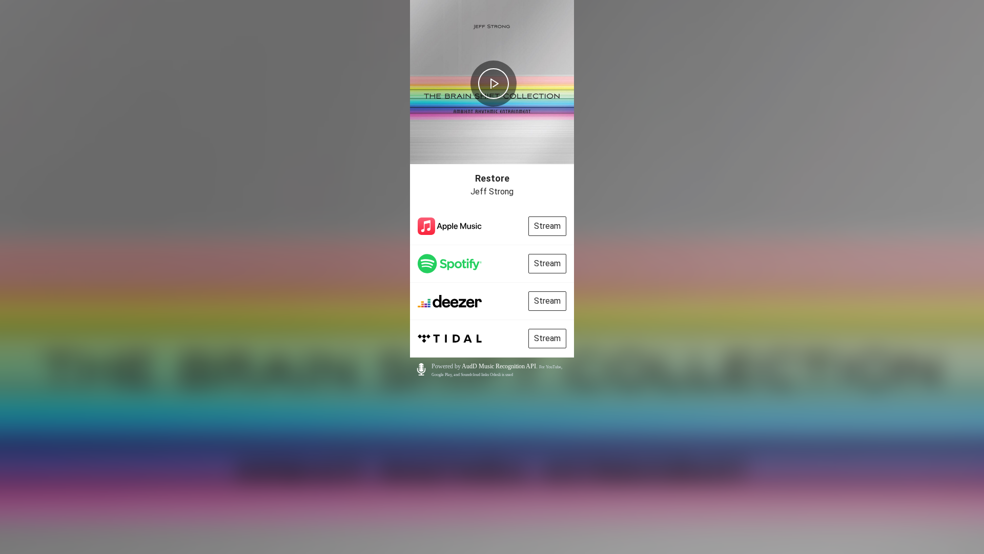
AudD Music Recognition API (499, 366)
